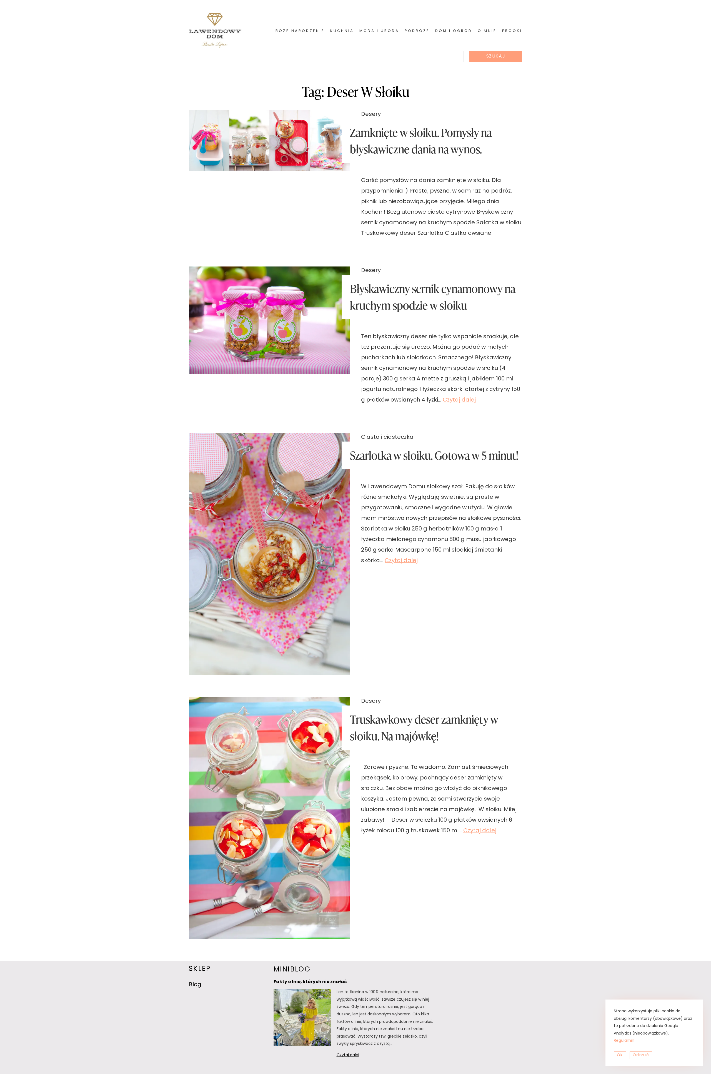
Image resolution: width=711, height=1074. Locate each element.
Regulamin (624, 1041)
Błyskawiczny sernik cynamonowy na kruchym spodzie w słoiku (432, 297)
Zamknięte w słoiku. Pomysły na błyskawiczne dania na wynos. (421, 141)
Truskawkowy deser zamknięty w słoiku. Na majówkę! (424, 728)
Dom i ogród (453, 31)
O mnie (487, 31)
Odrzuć (641, 1055)
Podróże (417, 31)
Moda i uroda (379, 31)
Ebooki (512, 31)
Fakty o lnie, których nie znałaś (310, 982)
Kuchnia (342, 31)
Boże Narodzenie (300, 31)
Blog (195, 985)
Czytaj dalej (459, 400)
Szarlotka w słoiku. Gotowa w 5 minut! (434, 455)
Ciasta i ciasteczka (387, 437)
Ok (620, 1055)
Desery (371, 114)
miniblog (292, 969)
